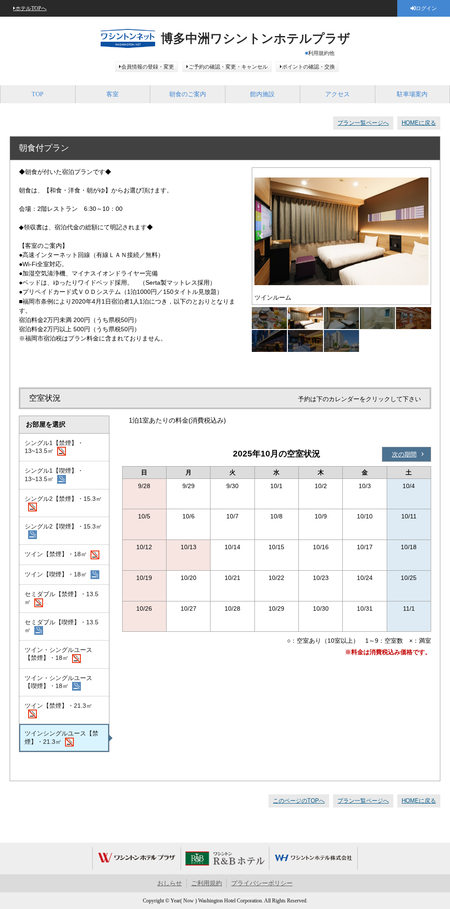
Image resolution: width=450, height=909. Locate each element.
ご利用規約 (206, 883)
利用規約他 (321, 53)
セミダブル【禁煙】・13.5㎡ (61, 597)
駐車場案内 (412, 94)
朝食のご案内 (187, 94)
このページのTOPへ (299, 800)
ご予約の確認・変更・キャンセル (228, 67)
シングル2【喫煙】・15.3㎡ (63, 526)
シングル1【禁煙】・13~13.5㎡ (54, 446)
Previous (261, 236)
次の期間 (404, 454)
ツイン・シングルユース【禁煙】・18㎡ (58, 653)
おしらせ (169, 883)
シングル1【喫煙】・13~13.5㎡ (54, 474)
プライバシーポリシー (262, 883)
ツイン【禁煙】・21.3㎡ (58, 705)
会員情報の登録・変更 (147, 67)
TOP (38, 94)
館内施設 (262, 94)
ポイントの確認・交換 (308, 67)
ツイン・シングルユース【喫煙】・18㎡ (58, 681)
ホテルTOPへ (31, 8)
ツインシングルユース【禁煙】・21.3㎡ (61, 737)
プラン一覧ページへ (363, 123)
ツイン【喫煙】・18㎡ (56, 574)
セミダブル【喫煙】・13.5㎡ (61, 626)
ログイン (426, 8)
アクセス (337, 94)
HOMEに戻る (419, 123)
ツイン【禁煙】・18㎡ (56, 554)
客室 (112, 94)
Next (421, 236)
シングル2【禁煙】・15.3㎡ (63, 498)
